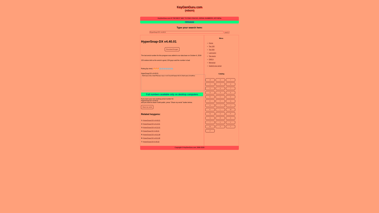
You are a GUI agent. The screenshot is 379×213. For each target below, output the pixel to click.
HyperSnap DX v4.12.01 (151, 124)
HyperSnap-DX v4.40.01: (150, 73)
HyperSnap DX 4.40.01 (151, 131)
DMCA (211, 59)
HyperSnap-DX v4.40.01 (151, 120)
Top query (212, 56)
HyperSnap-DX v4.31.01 (151, 127)
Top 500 (211, 49)
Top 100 (211, 46)
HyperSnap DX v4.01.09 (151, 138)
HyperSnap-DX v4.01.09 (151, 134)
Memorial (212, 63)
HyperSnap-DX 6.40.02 (151, 142)
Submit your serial (215, 66)
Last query (212, 53)
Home (211, 43)
